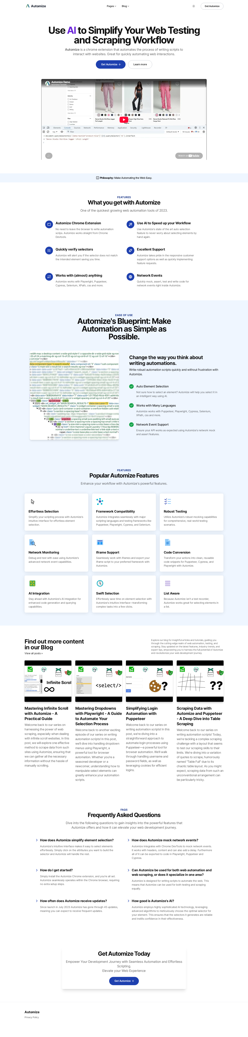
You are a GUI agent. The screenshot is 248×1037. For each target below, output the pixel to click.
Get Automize (212, 6)
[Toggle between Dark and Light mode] (193, 6)
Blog (124, 6)
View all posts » (34, 653)
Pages (110, 6)
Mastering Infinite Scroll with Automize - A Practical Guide (46, 713)
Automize (32, 1012)
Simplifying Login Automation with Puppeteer (142, 713)
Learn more (140, 64)
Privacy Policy (32, 1017)
